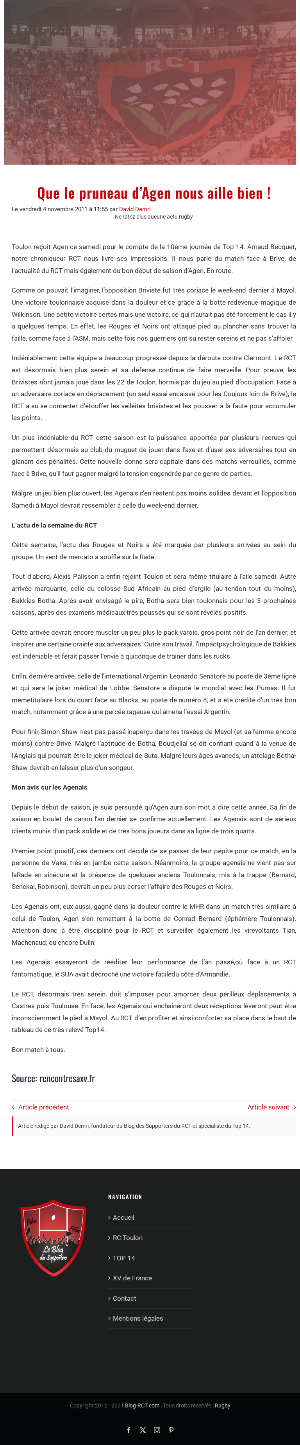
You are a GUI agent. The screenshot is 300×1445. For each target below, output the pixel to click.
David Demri (135, 209)
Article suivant (268, 1107)
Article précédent (43, 1107)
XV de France (132, 1278)
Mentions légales (138, 1318)
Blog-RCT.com (142, 1405)
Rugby (222, 1405)
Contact (124, 1298)
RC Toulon (128, 1238)
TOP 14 (124, 1258)
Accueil (123, 1217)
